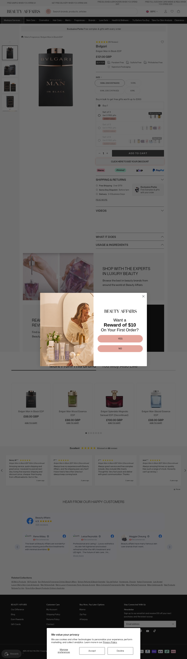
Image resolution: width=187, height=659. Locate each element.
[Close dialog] (143, 296)
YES (120, 339)
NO (120, 348)
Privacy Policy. (110, 642)
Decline (120, 650)
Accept (92, 650)
